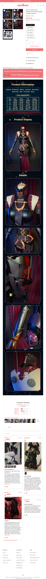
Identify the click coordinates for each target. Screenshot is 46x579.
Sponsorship (19, 557)
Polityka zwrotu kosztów (27, 577)
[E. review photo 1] (13, 453)
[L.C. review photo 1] (13, 508)
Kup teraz (34, 49)
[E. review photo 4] (11, 466)
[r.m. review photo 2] (25, 473)
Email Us (18, 552)
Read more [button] (7, 484)
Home (4, 552)
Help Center (19, 555)
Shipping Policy (19, 562)
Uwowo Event (33, 552)
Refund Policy (19, 565)
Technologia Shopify (18, 577)
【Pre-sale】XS (30, 25)
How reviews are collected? (10, 540)
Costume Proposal (20, 560)
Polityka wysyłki (29, 578)
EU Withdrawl (19, 567)
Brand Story (5, 557)
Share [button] (28, 53)
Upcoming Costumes (34, 557)
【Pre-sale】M (30, 30)
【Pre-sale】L (30, 32)
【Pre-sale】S (30, 27)
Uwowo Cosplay (11, 577)
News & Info (5, 562)
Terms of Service (33, 560)
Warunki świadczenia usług (20, 578)
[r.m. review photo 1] (32, 457)
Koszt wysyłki (28, 19)
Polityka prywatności (36, 577)
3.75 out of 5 (26, 405)
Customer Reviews (7, 560)
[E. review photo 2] (6, 466)
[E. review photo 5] (14, 466)
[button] (2, 5)
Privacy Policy (33, 562)
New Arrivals (32, 555)
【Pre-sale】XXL (30, 37)
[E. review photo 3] (9, 466)
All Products (5, 555)
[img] (7, 438)
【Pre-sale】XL (30, 35)
